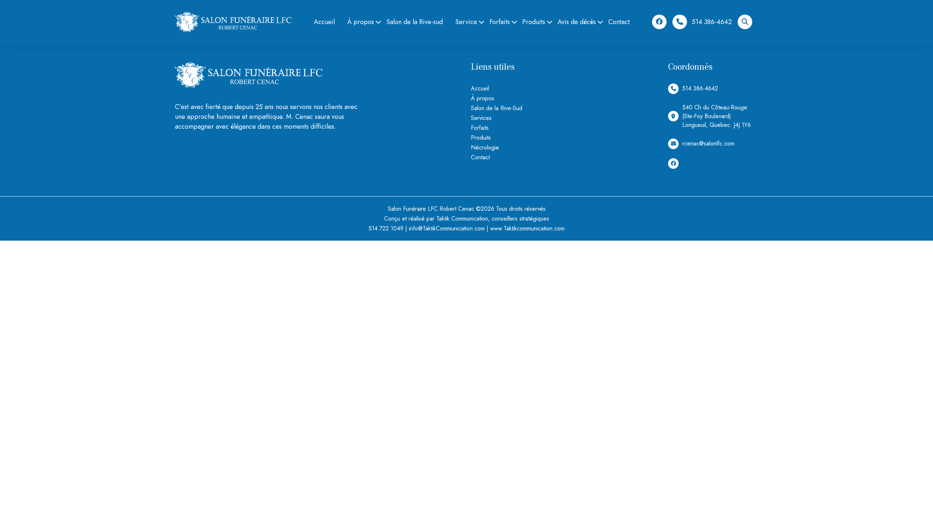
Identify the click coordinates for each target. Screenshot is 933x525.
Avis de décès (577, 22)
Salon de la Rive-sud (414, 22)
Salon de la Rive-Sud (496, 108)
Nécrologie (485, 147)
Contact (619, 22)
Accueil (324, 22)
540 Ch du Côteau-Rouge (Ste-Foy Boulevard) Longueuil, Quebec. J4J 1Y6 (716, 116)
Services (481, 118)
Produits (533, 22)
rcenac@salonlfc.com (708, 143)
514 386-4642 (712, 22)
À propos (360, 22)
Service (466, 22)
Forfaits (499, 22)
